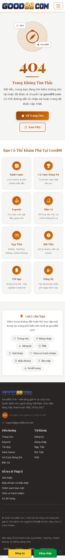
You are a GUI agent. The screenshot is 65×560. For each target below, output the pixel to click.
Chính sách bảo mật (13, 488)
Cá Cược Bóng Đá (12, 457)
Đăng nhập (45, 338)
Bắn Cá (6, 462)
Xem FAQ (34, 127)
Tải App (6, 447)
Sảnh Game (8, 452)
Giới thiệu (17, 353)
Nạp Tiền (39, 447)
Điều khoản (24, 361)
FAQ (44, 346)
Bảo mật (45, 361)
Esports (6, 441)
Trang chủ (22, 338)
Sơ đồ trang (34, 368)
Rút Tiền (39, 452)
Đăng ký (27, 346)
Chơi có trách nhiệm (44, 353)
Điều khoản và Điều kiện (15, 482)
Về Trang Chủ (35, 115)
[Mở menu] (58, 6)
